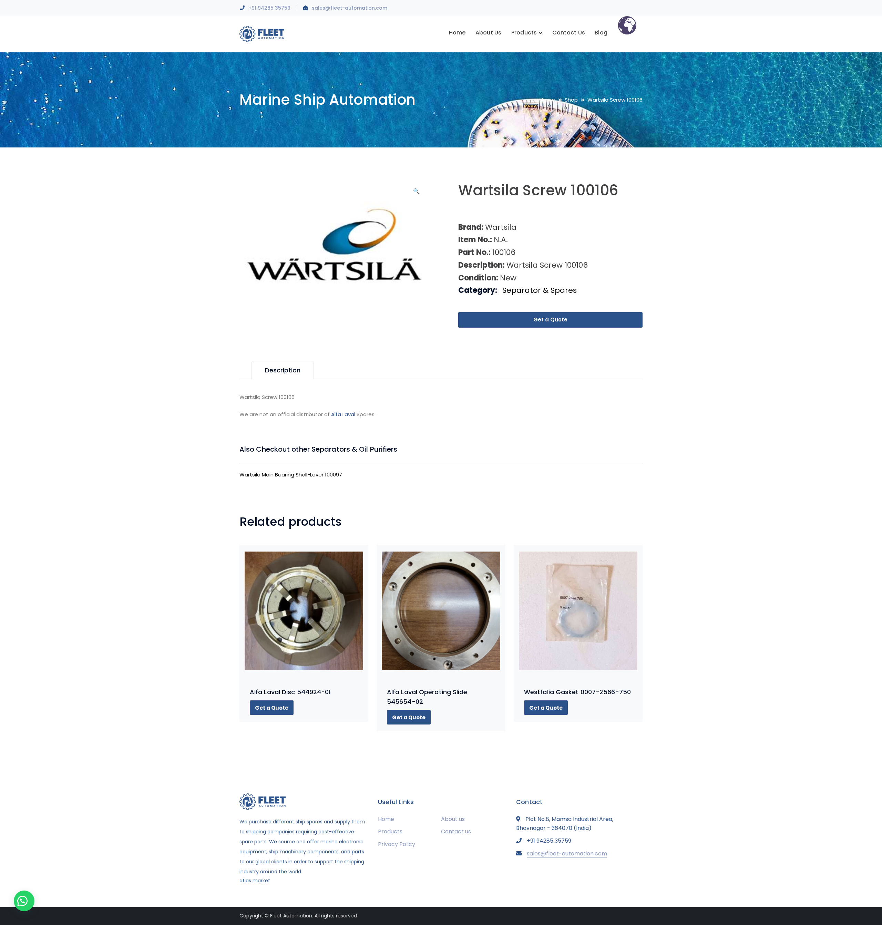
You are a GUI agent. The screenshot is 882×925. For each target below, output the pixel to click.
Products (390, 831)
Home (547, 99)
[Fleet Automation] (261, 33)
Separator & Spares (539, 290)
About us (453, 819)
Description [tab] (282, 370)
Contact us (456, 831)
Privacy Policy (396, 844)
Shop (571, 99)
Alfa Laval (343, 414)
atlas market (254, 880)
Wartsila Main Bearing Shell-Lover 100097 (290, 474)
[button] (416, 194)
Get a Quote (550, 319)
